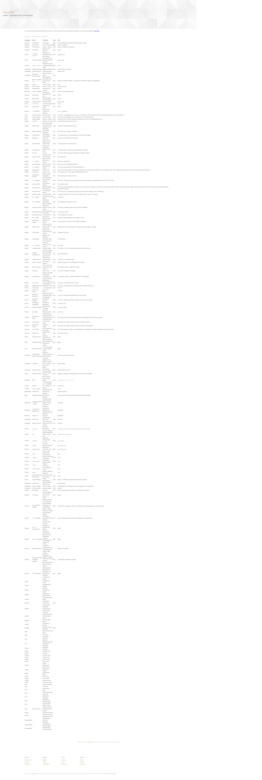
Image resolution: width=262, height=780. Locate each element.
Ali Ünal (45, 153)
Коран (59, 495)
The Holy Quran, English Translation (67, 131)
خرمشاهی (35, 440)
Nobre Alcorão (61, 483)
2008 (54, 69)
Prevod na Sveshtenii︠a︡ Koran (65, 91)
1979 (54, 336)
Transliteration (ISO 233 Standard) (46, 720)
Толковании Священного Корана (67, 559)
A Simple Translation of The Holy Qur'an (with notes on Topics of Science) (78, 194)
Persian (27, 428)
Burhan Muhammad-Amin (47, 388)
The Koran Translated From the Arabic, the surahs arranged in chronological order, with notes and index (86, 180)
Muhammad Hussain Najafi (46, 700)
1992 (54, 47)
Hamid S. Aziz (46, 172)
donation (89, 742)
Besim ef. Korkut (47, 86)
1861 (54, 180)
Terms (81, 760)
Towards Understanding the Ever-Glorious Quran (71, 217)
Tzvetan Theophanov (46, 91)
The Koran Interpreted (64, 161)
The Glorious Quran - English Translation (69, 267)
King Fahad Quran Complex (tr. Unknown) (48, 643)
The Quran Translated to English (66, 270)
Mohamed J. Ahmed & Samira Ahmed (47, 207)
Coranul (60, 488)
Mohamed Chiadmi (35, 300)
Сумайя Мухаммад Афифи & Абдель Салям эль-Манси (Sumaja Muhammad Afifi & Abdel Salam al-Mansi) (48, 559)
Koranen (60, 419)
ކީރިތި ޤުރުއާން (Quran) (62, 111)
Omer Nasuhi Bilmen (46, 673)
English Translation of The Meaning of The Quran (71, 262)
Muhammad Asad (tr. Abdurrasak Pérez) (47, 616)
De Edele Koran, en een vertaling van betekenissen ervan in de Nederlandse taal (80, 119)
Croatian (27, 101)
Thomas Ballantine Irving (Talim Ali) (48, 283)
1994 (54, 88)
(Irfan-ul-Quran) (36, 267)
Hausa (26, 336)
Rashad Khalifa (36, 248)
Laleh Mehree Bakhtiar (46, 184)
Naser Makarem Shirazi (47, 468)
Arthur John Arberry (46, 161)
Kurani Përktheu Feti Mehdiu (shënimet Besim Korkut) (72, 43)
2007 (54, 184)
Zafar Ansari (35, 126)
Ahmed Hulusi (46, 651)
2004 (54, 322)
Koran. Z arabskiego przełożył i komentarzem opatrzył (72, 479)
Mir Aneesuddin (36, 194)
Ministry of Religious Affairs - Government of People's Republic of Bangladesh (79, 80)
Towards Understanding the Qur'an (67, 126)
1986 (54, 84)
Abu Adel (45, 490)
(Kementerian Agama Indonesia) (37, 355)
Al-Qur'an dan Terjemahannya (66, 355)
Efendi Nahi (35, 45)
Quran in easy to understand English (67, 164)
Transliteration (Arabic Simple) (47, 724)
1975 (54, 486)
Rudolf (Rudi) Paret (46, 333)
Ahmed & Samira (37, 207)
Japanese (27, 380)
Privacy (82, 762)
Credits (26, 762)
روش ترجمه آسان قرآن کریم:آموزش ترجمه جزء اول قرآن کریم (74, 428)
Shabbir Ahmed (36, 259)
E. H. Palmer (35, 167)
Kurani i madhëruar (63, 45)
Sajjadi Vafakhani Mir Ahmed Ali (47, 187)
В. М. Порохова (36, 573)
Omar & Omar (36, 156)
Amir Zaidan (35, 329)
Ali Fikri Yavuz (46, 655)
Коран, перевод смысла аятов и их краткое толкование (73, 490)
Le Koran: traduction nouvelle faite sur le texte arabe (72, 295)
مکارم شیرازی (36, 468)
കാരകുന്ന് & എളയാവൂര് (35, 410)
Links (44, 762)
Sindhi (26, 581)
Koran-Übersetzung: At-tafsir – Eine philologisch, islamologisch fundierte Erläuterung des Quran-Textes (85, 329)
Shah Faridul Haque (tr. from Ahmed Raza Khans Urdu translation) (47, 143)
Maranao (27, 415)
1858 (54, 476)
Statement (27, 764)
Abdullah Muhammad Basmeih (46, 395)
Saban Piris (46, 676)
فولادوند (34, 457)
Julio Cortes (46, 603)
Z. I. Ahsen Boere (47, 287)
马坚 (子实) (35, 95)
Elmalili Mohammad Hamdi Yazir (46, 665)
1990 (54, 143)
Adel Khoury (35, 322)
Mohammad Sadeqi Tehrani (47, 461)
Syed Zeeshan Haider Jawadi (46, 704)
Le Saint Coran (62, 303)
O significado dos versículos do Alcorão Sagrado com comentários (76, 486)
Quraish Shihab (36, 370)
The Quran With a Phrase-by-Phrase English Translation (73, 150)
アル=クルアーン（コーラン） (66, 380)
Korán (59, 103)
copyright (34, 773)
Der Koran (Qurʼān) (63, 333)
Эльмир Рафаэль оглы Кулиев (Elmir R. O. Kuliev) (47, 495)
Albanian (27, 43)
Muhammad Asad (37, 215)
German (27, 312)
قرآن (59, 453)
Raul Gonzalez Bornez (47, 620)
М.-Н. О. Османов (37, 539)
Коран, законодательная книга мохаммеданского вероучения (75, 518)
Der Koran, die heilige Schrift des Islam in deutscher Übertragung (75, 325)
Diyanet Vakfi (46, 659)
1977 (54, 86)
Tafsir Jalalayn (61, 363)
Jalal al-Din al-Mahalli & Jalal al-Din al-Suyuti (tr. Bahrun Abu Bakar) (47, 363)
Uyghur (27, 712)
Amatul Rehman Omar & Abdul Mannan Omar (47, 156)
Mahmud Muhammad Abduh (46, 590)
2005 (54, 150)
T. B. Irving (35, 283)
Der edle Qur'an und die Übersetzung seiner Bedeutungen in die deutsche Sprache (80, 317)
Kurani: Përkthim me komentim (66, 47)
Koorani (60, 287)
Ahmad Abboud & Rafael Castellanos (47, 599)
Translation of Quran (63, 232)
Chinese (27, 95)
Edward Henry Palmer (46, 167)
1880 (54, 167)
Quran (27, 36)
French (26, 290)
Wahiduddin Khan (37, 285)
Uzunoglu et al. (36, 276)
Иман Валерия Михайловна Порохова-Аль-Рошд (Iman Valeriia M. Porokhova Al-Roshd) (47, 573)
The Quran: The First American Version (68, 283)
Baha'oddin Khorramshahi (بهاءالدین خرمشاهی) (46, 440)
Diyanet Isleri (46, 657)
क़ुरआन (59, 342)
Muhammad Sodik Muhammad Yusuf (47, 715)
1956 (54, 245)
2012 (54, 270)
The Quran (60, 197)
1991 (54, 75)
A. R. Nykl (35, 103)
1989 (54, 117)
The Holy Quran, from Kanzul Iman (67, 143)
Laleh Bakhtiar (36, 184)
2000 (54, 50)
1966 (54, 333)
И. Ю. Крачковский (35, 528)
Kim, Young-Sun (47, 385)
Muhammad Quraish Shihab (47, 370)
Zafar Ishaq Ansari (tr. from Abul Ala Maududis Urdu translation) (47, 125)
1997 (54, 91)
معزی (33, 453)
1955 (54, 161)
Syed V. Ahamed (36, 262)
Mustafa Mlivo (36, 88)
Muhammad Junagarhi (46, 697)
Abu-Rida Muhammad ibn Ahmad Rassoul (47, 311)
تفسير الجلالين (61, 54)
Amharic (27, 65)
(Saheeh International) (35, 253)
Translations (46, 764)
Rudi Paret (35, 333)
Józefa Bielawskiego (46, 479)
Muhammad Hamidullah (35, 303)
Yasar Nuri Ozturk (47, 682)
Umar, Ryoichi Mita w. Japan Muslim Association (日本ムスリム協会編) (47, 380)
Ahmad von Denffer (35, 325)
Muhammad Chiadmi (46, 300)
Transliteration (28, 720)
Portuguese (28, 483)
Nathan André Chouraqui (46, 307)
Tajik (26, 631)
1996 (54, 119)
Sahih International (63, 254)
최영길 (34, 385)
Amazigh (27, 50)
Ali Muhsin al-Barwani (46, 624)
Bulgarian (27, 91)
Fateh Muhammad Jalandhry (47, 693)
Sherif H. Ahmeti (47, 47)
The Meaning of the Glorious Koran (67, 121)
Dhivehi (27, 111)
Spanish (27, 594)
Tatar (26, 635)
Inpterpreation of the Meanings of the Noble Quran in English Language (77, 227)
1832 (54, 295)
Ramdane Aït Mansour (46, 50)
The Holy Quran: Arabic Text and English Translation (72, 221)
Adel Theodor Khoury (46, 322)
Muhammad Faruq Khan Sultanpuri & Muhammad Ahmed (48, 342)
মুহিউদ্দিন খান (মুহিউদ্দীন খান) (36, 80)
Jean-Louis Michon (35, 290)
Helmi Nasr (35, 483)
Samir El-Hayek (36, 486)
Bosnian (27, 86)
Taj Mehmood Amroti (46, 581)
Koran (59, 476)
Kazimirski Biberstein (35, 295)
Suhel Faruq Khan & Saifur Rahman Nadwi (47, 348)
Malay (26, 395)
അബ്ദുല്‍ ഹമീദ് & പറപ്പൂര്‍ (37, 402)
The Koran (60, 245)
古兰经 (59, 95)
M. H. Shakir (35, 197)
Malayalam (27, 402)
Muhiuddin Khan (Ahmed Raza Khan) (47, 80)
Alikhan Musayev (47, 71)
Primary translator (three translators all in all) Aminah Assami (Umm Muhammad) (47, 254)
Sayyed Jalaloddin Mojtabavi (47, 472)
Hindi (26, 342)
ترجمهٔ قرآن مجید (62, 449)
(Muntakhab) (35, 239)
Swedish (27, 628)
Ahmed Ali (35, 138)
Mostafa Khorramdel (46, 465)
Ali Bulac (45, 653)
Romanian (27, 488)
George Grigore (36, 488)
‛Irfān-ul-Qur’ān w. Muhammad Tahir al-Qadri (47, 267)
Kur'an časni (61, 101)
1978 (54, 65)
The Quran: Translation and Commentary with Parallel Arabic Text (75, 285)
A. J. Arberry (35, 161)
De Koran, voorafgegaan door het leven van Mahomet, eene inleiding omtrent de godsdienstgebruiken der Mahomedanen (91, 115)
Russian (27, 490)
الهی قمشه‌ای (35, 449)
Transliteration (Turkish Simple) (47, 728)
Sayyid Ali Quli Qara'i (46, 150)
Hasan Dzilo (35, 391)
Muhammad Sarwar (35, 221)
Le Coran (60, 290)
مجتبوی (34, 472)
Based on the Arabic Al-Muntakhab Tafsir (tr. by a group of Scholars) (47, 239)
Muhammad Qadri (37, 212)
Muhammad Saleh (47, 712)
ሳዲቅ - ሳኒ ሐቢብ (36, 65)
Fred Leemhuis (36, 117)
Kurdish (27, 388)
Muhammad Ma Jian (47, 95)
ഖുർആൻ (60, 402)
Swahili (26, 624)
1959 (54, 303)
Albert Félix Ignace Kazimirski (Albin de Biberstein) (48, 295)
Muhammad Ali (36, 191)
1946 (54, 95)
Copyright (82, 764)
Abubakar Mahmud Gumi (47, 336)
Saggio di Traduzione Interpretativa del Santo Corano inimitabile (75, 373)
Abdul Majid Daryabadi (46, 131)
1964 (54, 187)
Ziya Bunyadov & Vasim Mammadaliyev (47, 75)
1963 (54, 528)
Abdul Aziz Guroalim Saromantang (46, 415)
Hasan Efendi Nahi (48, 45)
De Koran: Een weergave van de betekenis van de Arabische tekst (76, 117)
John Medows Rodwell (46, 180)
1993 (54, 194)
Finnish (27, 287)
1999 (54, 135)
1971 (54, 385)
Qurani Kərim (61, 71)
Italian (26, 373)
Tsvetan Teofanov (37, 91)
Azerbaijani (28, 69)
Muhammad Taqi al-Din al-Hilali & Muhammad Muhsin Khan (47, 227)
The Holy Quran (62, 156)
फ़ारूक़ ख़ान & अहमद (37, 342)
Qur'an (59, 336)
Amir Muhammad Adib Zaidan (47, 329)
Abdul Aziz (35, 415)
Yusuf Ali (34, 121)
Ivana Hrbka (35, 106)
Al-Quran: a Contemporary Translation (68, 138)
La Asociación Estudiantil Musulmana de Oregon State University (47, 608)
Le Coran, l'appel (62, 307)
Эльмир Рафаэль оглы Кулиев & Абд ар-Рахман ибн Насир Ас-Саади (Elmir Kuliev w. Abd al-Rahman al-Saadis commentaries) (48, 506)
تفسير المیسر (61, 60)
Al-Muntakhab (61, 239)
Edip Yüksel (46, 661)
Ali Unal (34, 153)
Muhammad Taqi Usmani (47, 232)
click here (96, 31)
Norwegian (27, 419)
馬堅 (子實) (35, 99)
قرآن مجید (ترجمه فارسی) (64, 434)
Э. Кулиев (35, 495)
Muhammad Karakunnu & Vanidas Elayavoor (48, 410)
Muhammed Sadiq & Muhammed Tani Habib (48, 65)
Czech (26, 103)
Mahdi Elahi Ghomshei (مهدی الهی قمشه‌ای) (47, 449)
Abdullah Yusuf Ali (47, 121)
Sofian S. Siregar (47, 119)
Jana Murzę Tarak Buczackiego (47, 476)
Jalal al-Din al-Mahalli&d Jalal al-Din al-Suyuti (47, 54)
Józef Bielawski (36, 479)
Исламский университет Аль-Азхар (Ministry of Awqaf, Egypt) (47, 548)
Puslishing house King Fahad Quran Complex (48, 60)
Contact (63, 760)
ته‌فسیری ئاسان (36, 388)
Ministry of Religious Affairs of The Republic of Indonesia (48, 355)
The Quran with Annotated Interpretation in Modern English (74, 153)
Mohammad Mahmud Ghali (46, 217)
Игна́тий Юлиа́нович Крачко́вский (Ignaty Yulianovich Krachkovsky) (46, 528)
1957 (54, 131)
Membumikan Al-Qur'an (64, 370)
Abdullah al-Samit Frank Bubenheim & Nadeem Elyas (47, 317)
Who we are (28, 760)
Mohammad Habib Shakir (48, 197)
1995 (54, 440)
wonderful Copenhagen (111, 773)
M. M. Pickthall (36, 202)
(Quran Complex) (37, 60)
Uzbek (26, 715)
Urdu (26, 684)
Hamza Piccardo (36, 373)
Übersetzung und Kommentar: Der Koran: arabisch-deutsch (74, 322)
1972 (54, 106)
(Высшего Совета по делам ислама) (37, 559)
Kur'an (59, 88)
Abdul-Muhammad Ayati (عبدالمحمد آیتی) (48, 434)
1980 (54, 215)
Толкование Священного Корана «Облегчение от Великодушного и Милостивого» (81, 506)
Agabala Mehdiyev (48, 69)
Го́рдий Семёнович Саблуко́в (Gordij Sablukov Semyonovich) (47, 518)
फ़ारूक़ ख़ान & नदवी (36, 348)
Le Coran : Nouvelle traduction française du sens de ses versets (75, 300)
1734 (54, 170)
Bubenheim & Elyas (36, 317)
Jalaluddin (35, 363)
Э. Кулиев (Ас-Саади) (36, 506)
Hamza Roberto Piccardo (47, 373)
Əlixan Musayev (36, 71)
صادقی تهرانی (35, 461)
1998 (54, 628)
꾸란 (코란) (61, 385)
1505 (54, 54)
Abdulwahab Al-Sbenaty (47, 585)
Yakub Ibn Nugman (45, 639)
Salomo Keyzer (47, 115)
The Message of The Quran (65, 215)
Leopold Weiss (47, 215)
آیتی (33, 434)
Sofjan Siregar (36, 119)
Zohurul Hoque (47, 84)
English (27, 121)
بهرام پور (34, 428)
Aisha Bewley (36, 135)
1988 (54, 45)
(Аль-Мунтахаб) (36, 548)
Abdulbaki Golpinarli (45, 648)
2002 (54, 80)
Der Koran (60, 312)
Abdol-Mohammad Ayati (48, 631)
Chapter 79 (35, 36)
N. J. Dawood (36, 245)
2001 (54, 138)
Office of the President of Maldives (46, 111)
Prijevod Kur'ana (62, 86)
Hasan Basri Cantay (46, 669)
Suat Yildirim (46, 678)
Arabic (26, 54)
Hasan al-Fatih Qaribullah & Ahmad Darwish (47, 175)
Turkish (27, 648)
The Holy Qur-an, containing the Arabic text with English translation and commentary (80, 191)
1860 (54, 115)
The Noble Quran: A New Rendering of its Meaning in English (74, 135)
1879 (54, 518)
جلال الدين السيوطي (35, 54)
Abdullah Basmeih (37, 395)
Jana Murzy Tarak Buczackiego (37, 476)
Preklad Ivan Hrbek (46, 106)
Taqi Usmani (35, 232)
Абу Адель (35, 490)
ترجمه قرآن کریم (62, 445)
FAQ (62, 762)
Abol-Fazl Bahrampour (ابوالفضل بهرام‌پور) (48, 428)
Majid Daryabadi (36, 131)
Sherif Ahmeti (36, 47)
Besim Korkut (36, 86)
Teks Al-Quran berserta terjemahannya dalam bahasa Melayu (74, 395)
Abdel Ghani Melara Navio (46, 594)
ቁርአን (59, 65)
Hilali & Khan (35, 227)
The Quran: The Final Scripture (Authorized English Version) (74, 248)
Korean (27, 385)
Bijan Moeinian (36, 164)
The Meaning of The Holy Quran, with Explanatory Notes (73, 172)
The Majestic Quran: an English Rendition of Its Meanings (73, 276)
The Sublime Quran (63, 184)
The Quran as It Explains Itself (66, 259)
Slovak (26, 585)
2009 (54, 172)
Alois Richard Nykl (47, 103)
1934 (54, 103)
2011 (54, 423)
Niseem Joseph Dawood (47, 245)
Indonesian (28, 355)
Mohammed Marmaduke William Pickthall (47, 201)
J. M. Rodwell (36, 180)
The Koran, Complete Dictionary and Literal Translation (72, 207)
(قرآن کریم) (61, 440)
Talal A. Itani (46, 270)
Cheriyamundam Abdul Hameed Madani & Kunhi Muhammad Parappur (47, 402)
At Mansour (35, 50)
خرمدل (34, 465)
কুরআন (59, 84)
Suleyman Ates (47, 680)
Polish (26, 476)
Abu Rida (34, 312)
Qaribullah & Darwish (35, 175)
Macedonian (28, 391)
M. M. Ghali (35, 217)
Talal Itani (34, 270)
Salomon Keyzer (36, 115)
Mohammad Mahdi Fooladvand (48, 457)
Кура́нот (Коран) (62, 391)
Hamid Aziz (35, 172)
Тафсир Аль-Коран (63, 548)
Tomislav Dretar (36, 101)
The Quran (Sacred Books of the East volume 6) (71, 167)
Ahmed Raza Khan (46, 689)
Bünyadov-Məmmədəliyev (36, 75)
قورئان (59, 388)
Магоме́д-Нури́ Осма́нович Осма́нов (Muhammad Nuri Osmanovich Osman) (47, 539)
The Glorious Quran (63, 212)
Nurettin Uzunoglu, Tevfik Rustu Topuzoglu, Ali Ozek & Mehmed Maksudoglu (48, 276)
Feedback (64, 764)
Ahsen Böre (35, 287)
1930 (54, 202)
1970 (54, 197)
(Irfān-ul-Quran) (36, 423)
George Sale (35, 170)
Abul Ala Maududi (47, 684)
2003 (54, 259)
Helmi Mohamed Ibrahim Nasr (47, 483)
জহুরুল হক (34, 84)
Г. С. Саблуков (36, 518)
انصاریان (34, 445)
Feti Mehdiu (35, 43)
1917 (54, 191)
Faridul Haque (36, 143)
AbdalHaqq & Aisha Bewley (46, 135)
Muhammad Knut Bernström (47, 628)
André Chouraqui (37, 307)
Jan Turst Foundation (46, 635)
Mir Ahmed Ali (36, 187)
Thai (26, 643)
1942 (54, 287)
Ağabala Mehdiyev (37, 69)
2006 (54, 153)
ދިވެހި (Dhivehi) (36, 111)
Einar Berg (35, 419)
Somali (26, 590)
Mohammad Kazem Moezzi (47, 453)
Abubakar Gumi (36, 336)
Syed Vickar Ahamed (46, 262)
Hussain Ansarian (47, 445)
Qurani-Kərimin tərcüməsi (64, 69)
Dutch (26, 115)
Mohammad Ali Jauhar (47, 191)
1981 (54, 221)
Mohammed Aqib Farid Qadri (47, 212)
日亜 (33, 380)
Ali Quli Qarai (36, 150)
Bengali (27, 80)
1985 (54, 43)
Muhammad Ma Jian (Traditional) (47, 98)
